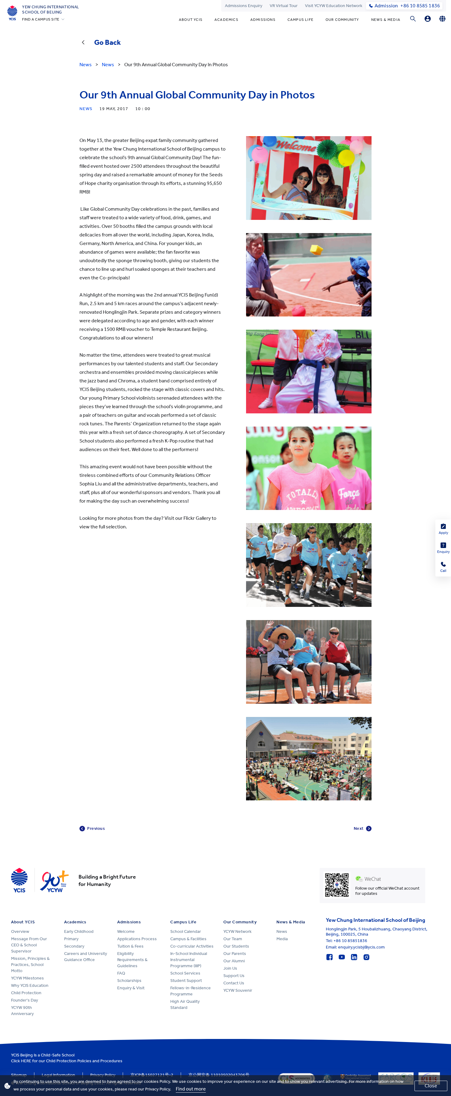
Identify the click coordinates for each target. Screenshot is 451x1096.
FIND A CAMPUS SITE (41, 19)
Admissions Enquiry (243, 5)
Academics (226, 19)
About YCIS (190, 19)
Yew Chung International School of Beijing (50, 9)
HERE (26, 1060)
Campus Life (300, 19)
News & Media (385, 19)
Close (431, 1086)
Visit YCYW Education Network (333, 5)
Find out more (191, 1089)
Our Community (342, 19)
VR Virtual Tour (284, 5)
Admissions (263, 19)
